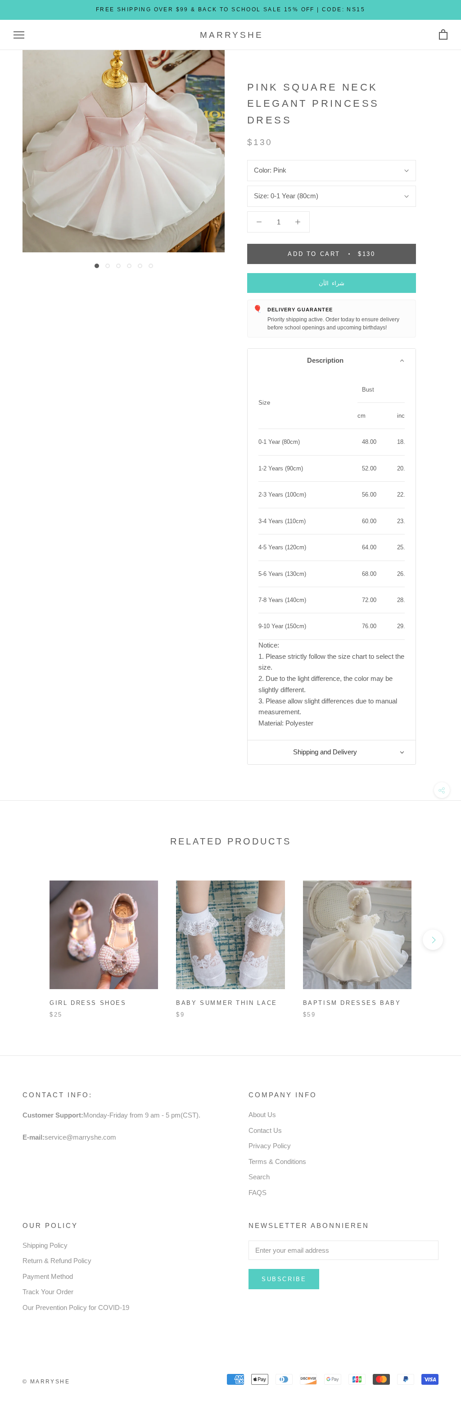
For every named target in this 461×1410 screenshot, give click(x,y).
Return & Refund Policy (57, 1260)
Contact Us (265, 1130)
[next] (433, 940)
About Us (262, 1114)
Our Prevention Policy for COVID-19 (76, 1307)
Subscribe (284, 1279)
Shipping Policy (45, 1245)
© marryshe (46, 1381)
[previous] (28, 940)
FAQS (258, 1192)
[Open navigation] (19, 35)
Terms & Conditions (277, 1161)
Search (259, 1177)
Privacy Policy (270, 1146)
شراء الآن (331, 283)
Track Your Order (48, 1292)
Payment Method (48, 1276)
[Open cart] (443, 35)
